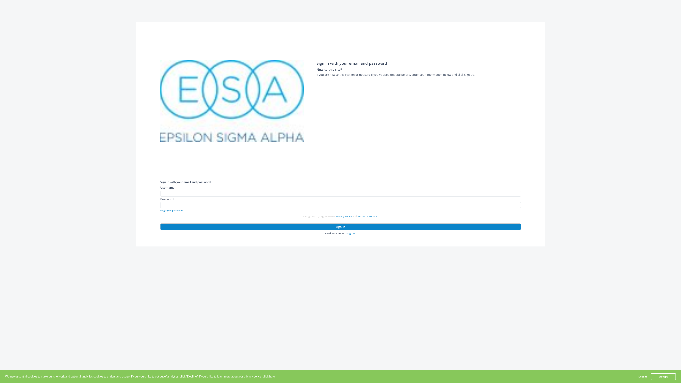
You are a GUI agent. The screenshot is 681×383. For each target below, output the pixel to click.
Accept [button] (663, 376)
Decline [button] (642, 376)
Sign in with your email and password (185, 182)
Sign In (340, 227)
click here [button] (269, 376)
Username (167, 187)
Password (167, 199)
